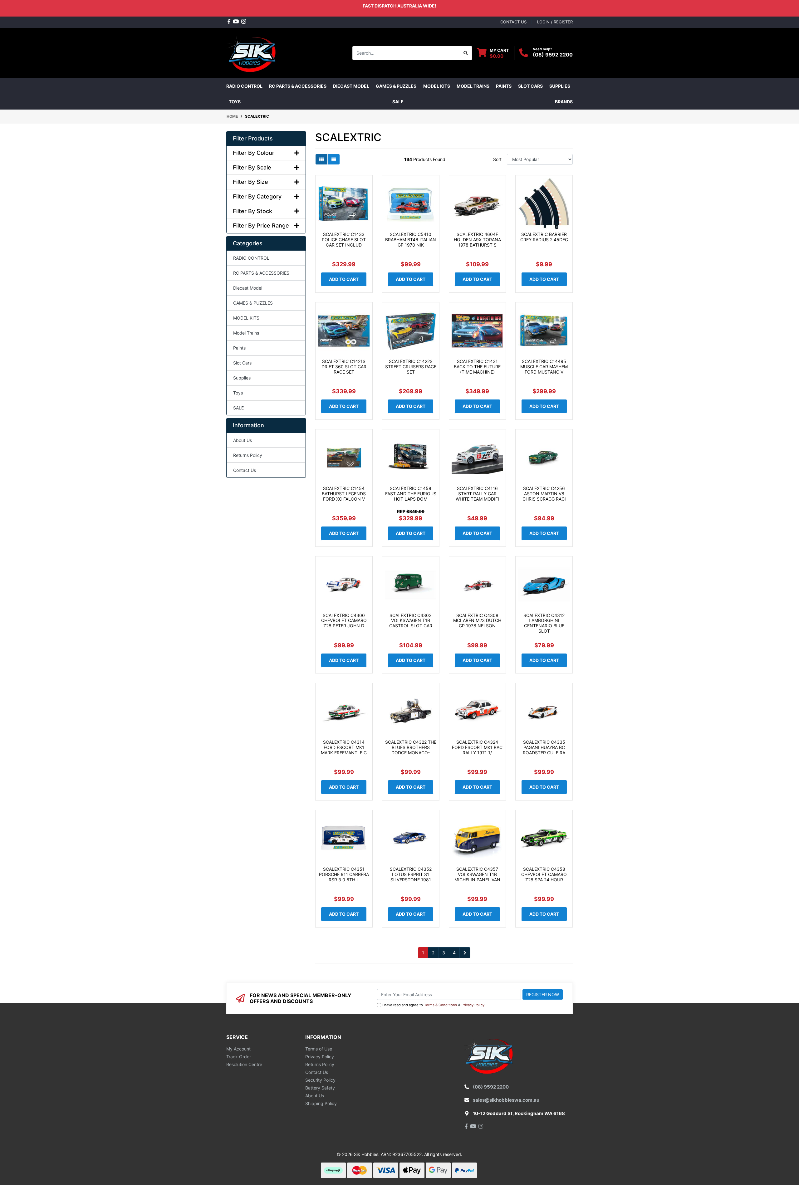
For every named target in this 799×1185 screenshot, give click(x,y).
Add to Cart (344, 279)
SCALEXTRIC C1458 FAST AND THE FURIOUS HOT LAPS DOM (410, 494)
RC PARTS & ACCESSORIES (261, 273)
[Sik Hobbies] (252, 52)
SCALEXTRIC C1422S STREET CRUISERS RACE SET (410, 367)
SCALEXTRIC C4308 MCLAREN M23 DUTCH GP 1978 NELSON (477, 621)
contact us (513, 21)
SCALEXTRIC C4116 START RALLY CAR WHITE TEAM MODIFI (477, 494)
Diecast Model (247, 288)
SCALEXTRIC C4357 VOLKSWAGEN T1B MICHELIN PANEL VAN (477, 874)
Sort (497, 159)
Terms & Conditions (440, 1005)
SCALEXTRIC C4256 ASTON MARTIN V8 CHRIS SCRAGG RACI (544, 494)
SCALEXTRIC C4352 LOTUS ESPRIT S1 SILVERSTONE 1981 (411, 874)
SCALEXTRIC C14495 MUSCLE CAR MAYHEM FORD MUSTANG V (544, 367)
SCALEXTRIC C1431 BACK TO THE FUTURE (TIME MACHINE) (477, 367)
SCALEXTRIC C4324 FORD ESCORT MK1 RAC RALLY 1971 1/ (477, 747)
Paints (239, 347)
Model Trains (246, 332)
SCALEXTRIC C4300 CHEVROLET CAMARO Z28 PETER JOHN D (344, 621)
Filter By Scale (252, 167)
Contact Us (244, 470)
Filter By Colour (253, 152)
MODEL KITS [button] (436, 86)
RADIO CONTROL (251, 258)
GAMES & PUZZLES (253, 303)
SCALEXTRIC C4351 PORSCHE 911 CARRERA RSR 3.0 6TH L (344, 874)
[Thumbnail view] (321, 159)
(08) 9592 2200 (553, 54)
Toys (238, 392)
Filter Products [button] (253, 138)
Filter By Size (250, 182)
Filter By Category (257, 196)
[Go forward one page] (464, 952)
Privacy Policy (473, 1005)
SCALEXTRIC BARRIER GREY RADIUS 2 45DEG (544, 237)
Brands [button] (564, 101)
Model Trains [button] (473, 86)
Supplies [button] (559, 86)
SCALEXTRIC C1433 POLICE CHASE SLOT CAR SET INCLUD (344, 239)
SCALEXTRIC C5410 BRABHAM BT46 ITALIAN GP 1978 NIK (410, 239)
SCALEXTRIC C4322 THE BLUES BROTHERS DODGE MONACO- (410, 747)
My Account (238, 1048)
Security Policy (320, 1080)
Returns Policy (247, 455)
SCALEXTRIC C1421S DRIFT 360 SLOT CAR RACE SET (343, 367)
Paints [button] (504, 86)
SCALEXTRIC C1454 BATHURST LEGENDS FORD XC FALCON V (344, 494)
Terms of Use (318, 1048)
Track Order (238, 1056)
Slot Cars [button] (530, 86)
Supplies (242, 377)
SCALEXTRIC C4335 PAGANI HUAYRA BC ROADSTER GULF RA (544, 747)
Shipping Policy (321, 1103)
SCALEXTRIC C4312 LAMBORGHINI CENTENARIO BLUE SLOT (544, 623)
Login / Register (555, 21)
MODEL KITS (246, 318)
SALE (398, 101)
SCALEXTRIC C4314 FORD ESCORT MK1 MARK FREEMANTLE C (344, 747)
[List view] (333, 159)
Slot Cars (242, 362)
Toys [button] (235, 101)
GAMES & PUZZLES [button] (396, 86)
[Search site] (466, 53)
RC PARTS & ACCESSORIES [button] (297, 86)
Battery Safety (320, 1087)
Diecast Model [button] (351, 86)
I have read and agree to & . (433, 1005)
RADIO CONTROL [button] (244, 86)
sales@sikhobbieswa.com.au (506, 1100)
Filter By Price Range (261, 225)
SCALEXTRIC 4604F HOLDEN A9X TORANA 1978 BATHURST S (477, 239)
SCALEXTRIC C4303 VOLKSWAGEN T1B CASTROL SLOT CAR (410, 621)
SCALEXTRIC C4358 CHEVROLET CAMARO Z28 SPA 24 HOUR (544, 874)
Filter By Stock (252, 211)
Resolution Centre (244, 1064)
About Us (242, 440)
